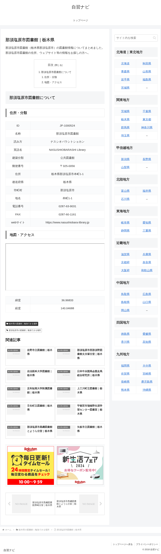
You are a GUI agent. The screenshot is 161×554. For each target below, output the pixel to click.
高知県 (147, 341)
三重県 (147, 230)
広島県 (147, 294)
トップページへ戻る (123, 544)
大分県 (147, 365)
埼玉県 (125, 135)
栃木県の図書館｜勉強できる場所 (23, 324)
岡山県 (125, 310)
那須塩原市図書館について (56, 72)
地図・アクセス (53, 82)
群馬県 (125, 127)
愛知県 (147, 222)
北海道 (125, 63)
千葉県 (147, 111)
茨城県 (125, 111)
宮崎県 (147, 373)
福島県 (147, 79)
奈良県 (147, 262)
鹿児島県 (147, 381)
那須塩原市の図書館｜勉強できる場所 (25, 330)
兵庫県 (147, 254)
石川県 (125, 199)
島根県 (125, 302)
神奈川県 (147, 127)
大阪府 (125, 270)
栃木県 (125, 119)
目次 (50, 64)
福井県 (147, 190)
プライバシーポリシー (147, 544)
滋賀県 (125, 254)
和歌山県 (147, 270)
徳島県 (125, 333)
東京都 (147, 119)
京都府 (125, 262)
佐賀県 (125, 373)
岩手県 (125, 79)
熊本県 (125, 389)
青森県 (125, 71)
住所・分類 (50, 77)
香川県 (125, 341)
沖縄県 (147, 389)
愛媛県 (147, 333)
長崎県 (125, 381)
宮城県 (125, 87)
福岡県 (125, 365)
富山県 (125, 190)
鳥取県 (125, 294)
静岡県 (125, 230)
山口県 (147, 302)
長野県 (147, 159)
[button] (154, 38)
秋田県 (147, 63)
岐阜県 (125, 222)
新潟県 (125, 159)
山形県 (147, 71)
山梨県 (125, 167)
